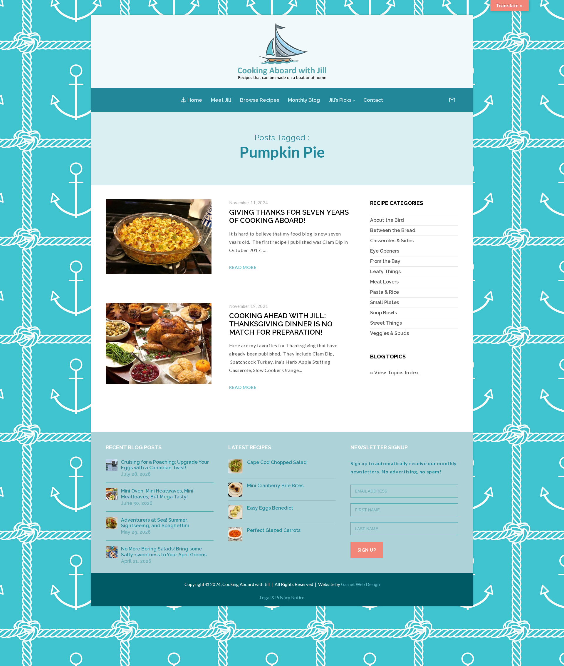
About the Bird (387, 220)
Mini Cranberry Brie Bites (275, 485)
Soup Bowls (383, 313)
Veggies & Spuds (389, 333)
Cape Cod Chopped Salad (277, 462)
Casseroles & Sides (392, 240)
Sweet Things (386, 323)
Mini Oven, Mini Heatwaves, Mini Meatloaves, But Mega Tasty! (157, 493)
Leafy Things (385, 271)
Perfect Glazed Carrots (274, 530)
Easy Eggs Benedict (270, 508)
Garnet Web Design (360, 584)
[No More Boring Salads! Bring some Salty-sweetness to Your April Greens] (112, 552)
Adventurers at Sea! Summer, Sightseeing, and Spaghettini (155, 522)
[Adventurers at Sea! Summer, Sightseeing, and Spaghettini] (112, 523)
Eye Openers (384, 251)
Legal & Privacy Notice (282, 597)
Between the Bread (392, 230)
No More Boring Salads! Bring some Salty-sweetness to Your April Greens (164, 551)
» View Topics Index (394, 372)
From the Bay (385, 261)
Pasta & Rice (384, 292)
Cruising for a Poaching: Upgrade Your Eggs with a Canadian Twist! (165, 464)
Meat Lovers (384, 282)
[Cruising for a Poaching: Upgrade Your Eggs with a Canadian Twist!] (112, 465)
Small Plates (384, 302)
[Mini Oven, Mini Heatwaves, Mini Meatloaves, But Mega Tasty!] (112, 494)
